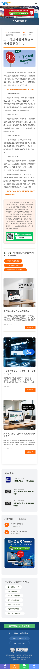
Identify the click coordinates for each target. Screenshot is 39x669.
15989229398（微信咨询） (20, 626)
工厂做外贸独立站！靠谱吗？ (17, 311)
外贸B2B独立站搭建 (13, 261)
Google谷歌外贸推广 (13, 265)
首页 (5, 667)
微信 (24, 667)
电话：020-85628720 (19, 638)
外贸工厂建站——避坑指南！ (24, 481)
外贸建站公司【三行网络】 (15, 269)
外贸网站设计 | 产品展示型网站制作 (24, 504)
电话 (14, 667)
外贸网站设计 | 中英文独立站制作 (24, 493)
